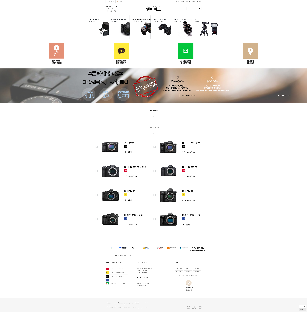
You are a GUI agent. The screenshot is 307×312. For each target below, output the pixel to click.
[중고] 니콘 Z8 (187, 191)
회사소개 (111, 255)
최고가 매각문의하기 (189, 96)
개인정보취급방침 (127, 255)
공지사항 (197, 271)
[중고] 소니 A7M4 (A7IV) (191, 143)
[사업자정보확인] (121, 303)
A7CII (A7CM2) (130, 143)
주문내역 (193, 1)
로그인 (177, 1)
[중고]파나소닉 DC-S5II (191, 215)
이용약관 (121, 255)
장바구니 (188, 1)
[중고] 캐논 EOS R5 (189, 167)
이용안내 (116, 255)
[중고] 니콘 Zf (129, 191)
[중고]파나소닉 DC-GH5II (133, 215)
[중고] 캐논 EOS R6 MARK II (135, 167)
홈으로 (107, 255)
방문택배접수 (188, 271)
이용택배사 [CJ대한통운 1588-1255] (189, 275)
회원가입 (182, 1)
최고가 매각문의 (179, 271)
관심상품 (197, 268)
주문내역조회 (179, 268)
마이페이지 (199, 1)
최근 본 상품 (302, 306)
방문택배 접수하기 (284, 96)
